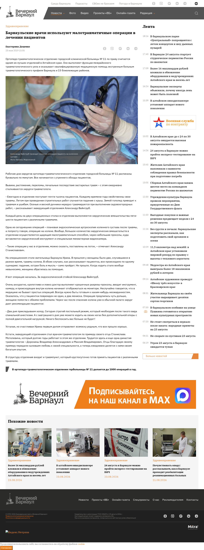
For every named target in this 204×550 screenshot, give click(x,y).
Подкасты (81, 3)
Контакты (192, 499)
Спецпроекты (141, 499)
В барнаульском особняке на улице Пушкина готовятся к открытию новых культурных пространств (173, 311)
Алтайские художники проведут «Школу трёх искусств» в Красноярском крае (171, 283)
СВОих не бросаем (103, 3)
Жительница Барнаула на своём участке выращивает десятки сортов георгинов (171, 297)
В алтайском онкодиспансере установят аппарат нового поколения (169, 104)
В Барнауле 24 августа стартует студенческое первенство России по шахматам (171, 58)
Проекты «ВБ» (100, 499)
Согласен (6, 547)
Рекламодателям (172, 499)
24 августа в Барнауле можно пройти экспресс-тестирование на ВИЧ (172, 154)
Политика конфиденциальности (18, 518)
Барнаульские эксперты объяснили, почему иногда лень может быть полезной (171, 90)
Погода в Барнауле (130, 3)
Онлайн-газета (121, 499)
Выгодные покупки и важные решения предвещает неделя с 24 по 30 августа (172, 218)
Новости (84, 499)
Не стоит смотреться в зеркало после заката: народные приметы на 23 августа (172, 325)
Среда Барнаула (61, 3)
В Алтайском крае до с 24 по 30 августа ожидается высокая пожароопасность (170, 140)
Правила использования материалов (19, 516)
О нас (156, 499)
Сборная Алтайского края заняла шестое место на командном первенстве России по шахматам (171, 186)
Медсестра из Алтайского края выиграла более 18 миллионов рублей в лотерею (170, 268)
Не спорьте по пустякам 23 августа (173, 335)
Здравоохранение (19, 460)
